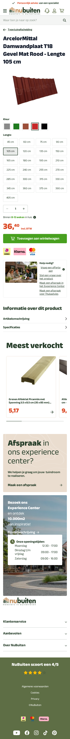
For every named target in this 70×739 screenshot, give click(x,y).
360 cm (27, 188)
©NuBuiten (35, 705)
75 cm (43, 141)
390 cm (59, 188)
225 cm (11, 169)
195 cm (43, 160)
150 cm (59, 151)
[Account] (54, 11)
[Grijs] (7, 126)
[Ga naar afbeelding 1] (30, 109)
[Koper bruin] (26, 126)
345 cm (11, 188)
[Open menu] (5, 11)
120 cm (27, 151)
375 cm (43, 188)
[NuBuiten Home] (24, 11)
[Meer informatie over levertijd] (34, 217)
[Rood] (35, 126)
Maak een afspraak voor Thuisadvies (50, 292)
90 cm (59, 141)
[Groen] (16, 126)
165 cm (10, 160)
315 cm (43, 179)
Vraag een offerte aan (50, 269)
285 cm (10, 179)
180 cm (27, 160)
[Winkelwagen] (62, 10)
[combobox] (35, 20)
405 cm (10, 197)
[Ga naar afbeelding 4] (39, 109)
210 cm (59, 160)
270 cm (60, 169)
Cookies (35, 692)
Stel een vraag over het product (50, 277)
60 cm (26, 141)
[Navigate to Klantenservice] (47, 11)
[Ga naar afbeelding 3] (36, 109)
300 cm (27, 179)
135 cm (43, 151)
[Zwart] (44, 126)
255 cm (43, 169)
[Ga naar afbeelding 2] (33, 109)
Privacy (35, 698)
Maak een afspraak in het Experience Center (52, 284)
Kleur (6, 119)
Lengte (7, 135)
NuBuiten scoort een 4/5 (35, 664)
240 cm (27, 169)
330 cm (59, 179)
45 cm (10, 141)
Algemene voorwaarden (35, 686)
